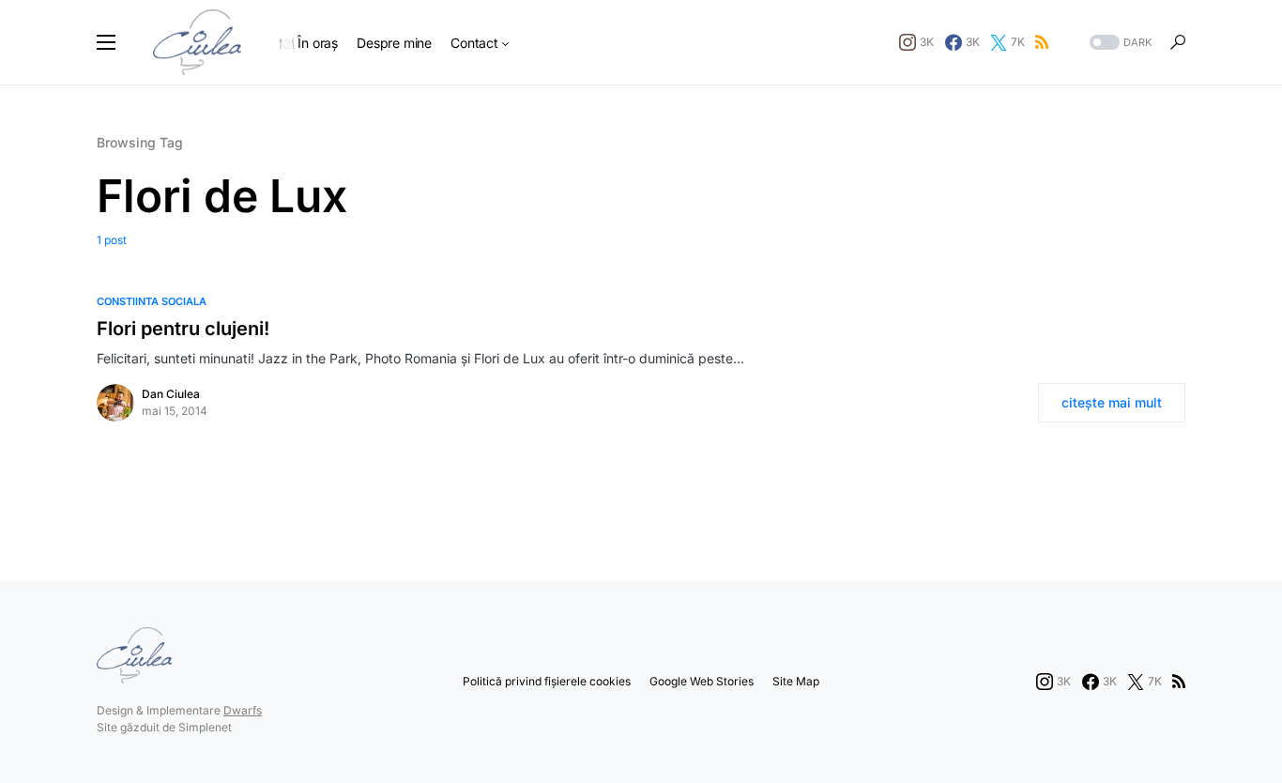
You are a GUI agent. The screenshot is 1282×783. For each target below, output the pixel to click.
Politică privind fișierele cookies (547, 681)
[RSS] (1041, 42)
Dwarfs (242, 710)
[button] (106, 42)
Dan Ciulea (171, 394)
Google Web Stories (701, 681)
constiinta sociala (151, 301)
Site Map (795, 681)
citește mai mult (1111, 402)
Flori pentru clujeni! (183, 328)
